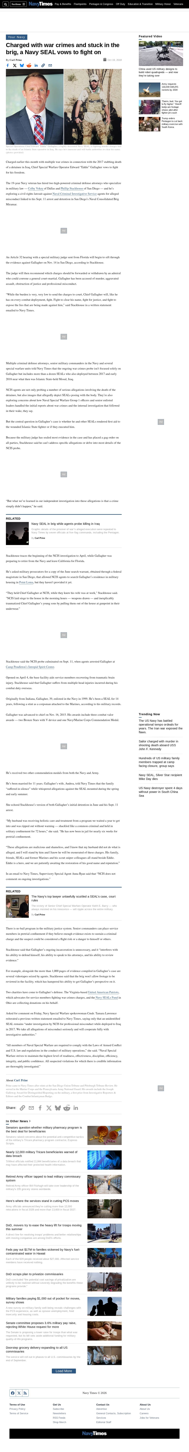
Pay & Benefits (63, 4)
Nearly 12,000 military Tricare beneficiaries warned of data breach (42, 1153)
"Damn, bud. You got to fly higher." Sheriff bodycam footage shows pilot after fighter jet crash (172, 107)
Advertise (101, 1408)
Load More (64, 1371)
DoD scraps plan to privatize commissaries (34, 1274)
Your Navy (16, 37)
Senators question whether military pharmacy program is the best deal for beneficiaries (44, 1129)
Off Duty (120, 4)
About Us (145, 1408)
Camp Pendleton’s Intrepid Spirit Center (30, 667)
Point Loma (26, 582)
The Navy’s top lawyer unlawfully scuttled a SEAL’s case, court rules (73, 898)
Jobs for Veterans (149, 1417)
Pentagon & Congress (101, 4)
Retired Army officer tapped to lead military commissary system (43, 1178)
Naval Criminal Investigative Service (75, 194)
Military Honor (163, 4)
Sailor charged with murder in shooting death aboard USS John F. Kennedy (158, 745)
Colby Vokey (36, 188)
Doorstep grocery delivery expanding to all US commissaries (36, 1349)
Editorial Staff (103, 1422)
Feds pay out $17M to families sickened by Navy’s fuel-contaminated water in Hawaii (43, 1251)
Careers (144, 1413)
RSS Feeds (59, 1417)
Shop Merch (59, 1422)
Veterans (178, 4)
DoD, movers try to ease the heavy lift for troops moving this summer (44, 1227)
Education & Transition (140, 4)
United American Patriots (103, 992)
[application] (161, 53)
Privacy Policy (17, 1408)
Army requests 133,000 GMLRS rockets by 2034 (170, 87)
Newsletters (59, 1413)
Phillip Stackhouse (72, 188)
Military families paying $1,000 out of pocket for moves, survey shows (43, 1300)
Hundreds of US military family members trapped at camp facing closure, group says (159, 762)
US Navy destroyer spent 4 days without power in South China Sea (161, 791)
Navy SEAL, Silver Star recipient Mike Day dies (160, 776)
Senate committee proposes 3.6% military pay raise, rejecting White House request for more (41, 1324)
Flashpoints (80, 4)
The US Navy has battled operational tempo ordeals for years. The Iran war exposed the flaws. (161, 726)
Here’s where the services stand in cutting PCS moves (42, 1201)
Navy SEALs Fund (106, 997)
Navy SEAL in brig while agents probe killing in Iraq (65, 523)
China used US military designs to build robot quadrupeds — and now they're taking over (158, 72)
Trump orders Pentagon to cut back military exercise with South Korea (172, 122)
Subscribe (58, 1408)
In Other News (17, 1121)
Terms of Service (18, 1413)
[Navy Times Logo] (41, 4)
